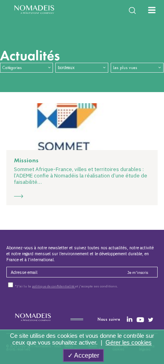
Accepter (86, 355)
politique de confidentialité (53, 286)
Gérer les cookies (128, 342)
